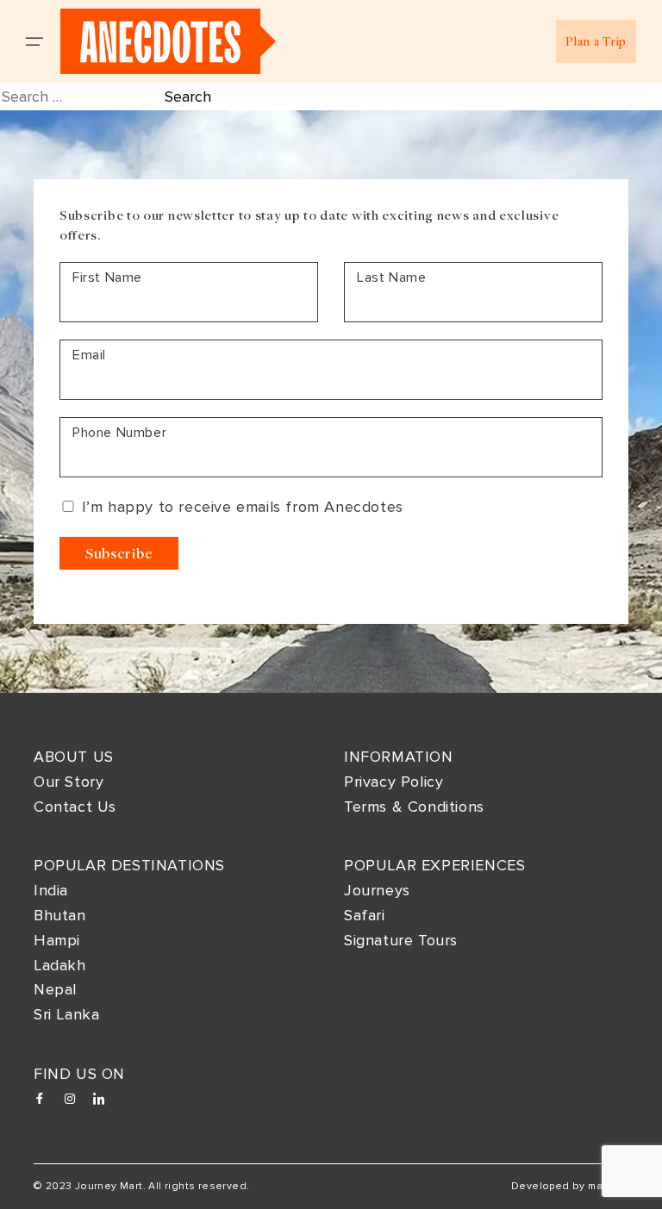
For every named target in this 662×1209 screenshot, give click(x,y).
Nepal (55, 989)
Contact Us (75, 806)
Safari (364, 915)
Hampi (57, 940)
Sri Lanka (66, 1014)
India (51, 890)
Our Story (68, 781)
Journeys (377, 890)
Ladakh (60, 965)
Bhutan (60, 915)
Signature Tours (401, 940)
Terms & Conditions (414, 806)
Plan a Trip (596, 41)
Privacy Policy (393, 781)
